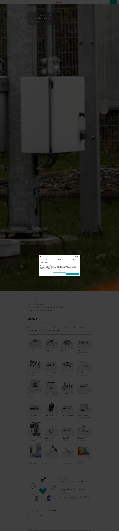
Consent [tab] (45, 259)
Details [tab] (59, 259)
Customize (59, 273)
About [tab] (73, 259)
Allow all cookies (73, 273)
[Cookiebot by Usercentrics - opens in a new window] (75, 256)
